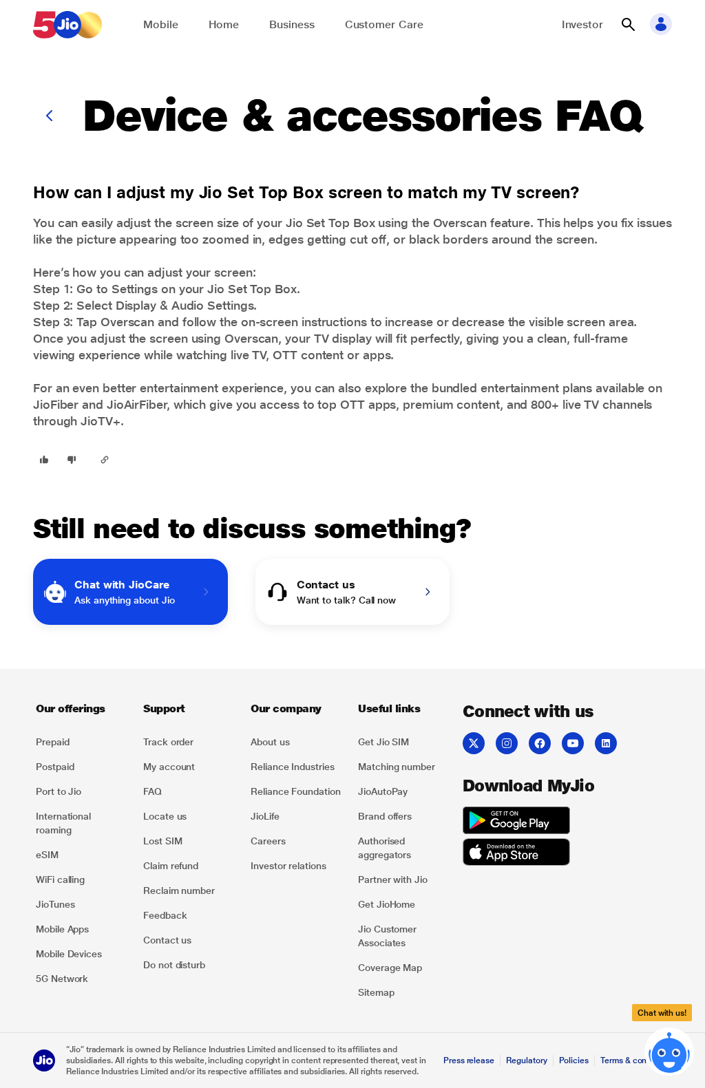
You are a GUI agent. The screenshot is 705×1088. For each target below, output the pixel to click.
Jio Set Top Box (330, 222)
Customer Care (384, 24)
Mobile (160, 24)
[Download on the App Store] (516, 854)
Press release (468, 1060)
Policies (574, 1060)
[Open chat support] (669, 1049)
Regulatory (526, 1060)
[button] (627, 24)
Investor (582, 24)
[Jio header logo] (67, 25)
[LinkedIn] (606, 743)
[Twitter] (474, 743)
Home (224, 24)
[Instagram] (507, 743)
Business (291, 24)
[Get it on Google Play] (516, 822)
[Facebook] (540, 743)
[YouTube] (573, 743)
